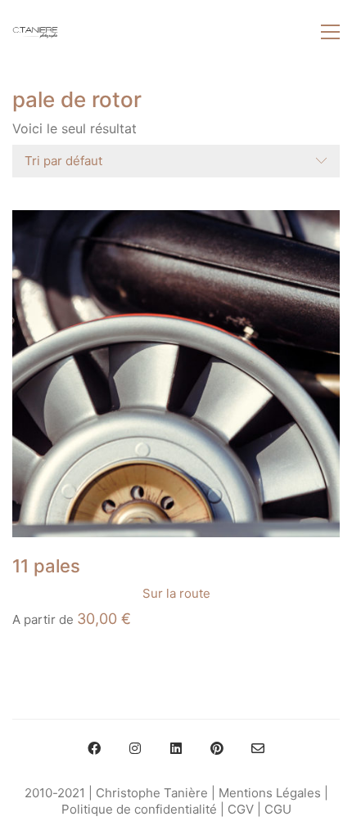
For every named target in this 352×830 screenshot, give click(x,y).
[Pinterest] (217, 748)
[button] (330, 31)
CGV (241, 809)
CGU (277, 809)
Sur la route (176, 593)
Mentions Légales (270, 793)
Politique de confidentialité (139, 809)
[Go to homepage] (35, 31)
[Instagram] (135, 748)
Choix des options (64, 593)
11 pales (46, 566)
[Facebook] (94, 748)
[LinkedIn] (176, 748)
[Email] (257, 748)
